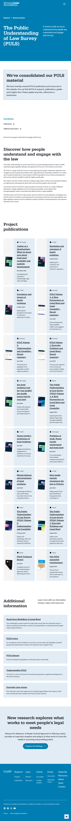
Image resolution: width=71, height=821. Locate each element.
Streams (28, 777)
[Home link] (7, 771)
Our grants (40, 777)
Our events (51, 776)
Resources (29, 780)
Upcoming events (50, 781)
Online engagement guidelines (18, 813)
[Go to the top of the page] (66, 816)
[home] (11, 4)
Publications (18, 780)
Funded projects (39, 781)
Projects (17, 777)
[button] (63, 4)
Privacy (6, 813)
